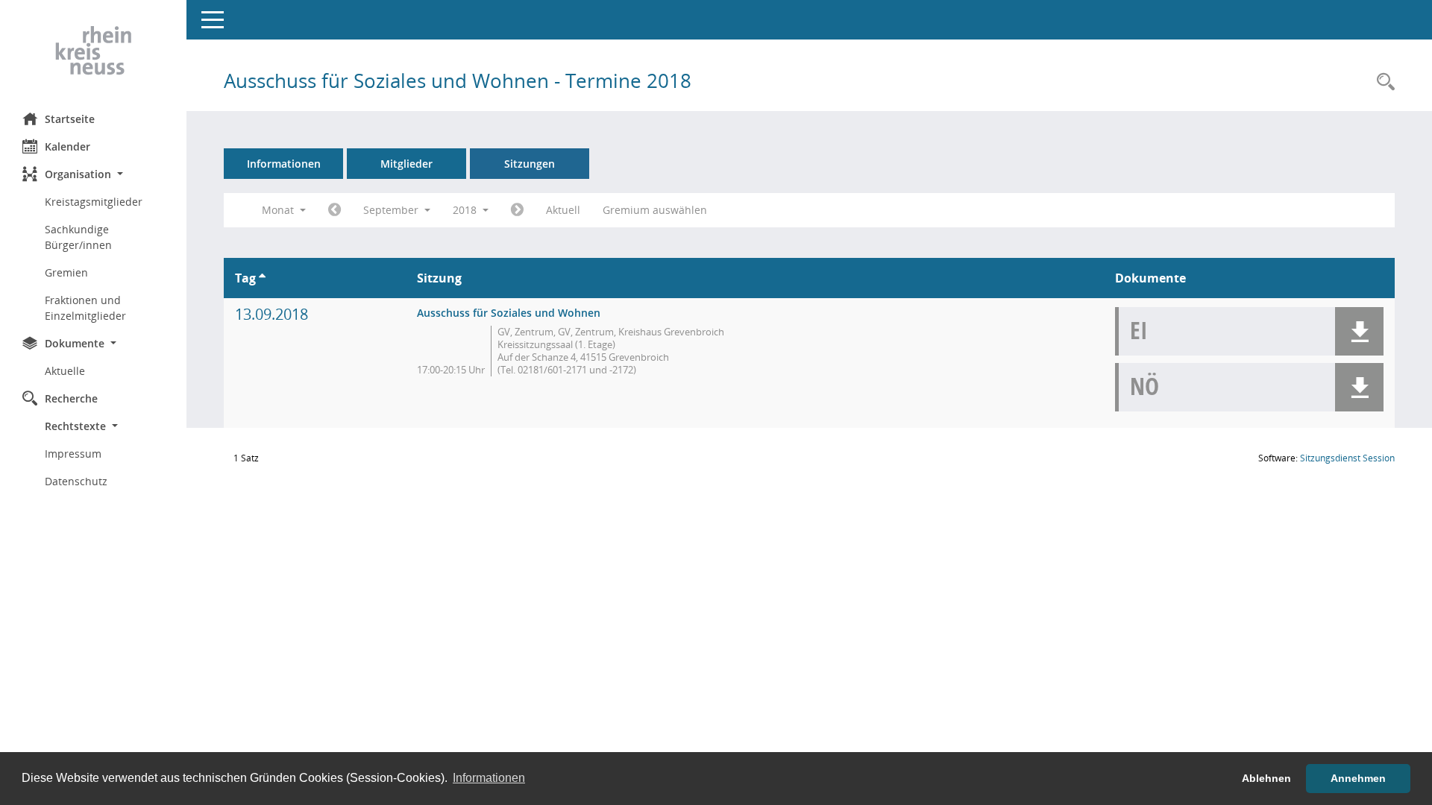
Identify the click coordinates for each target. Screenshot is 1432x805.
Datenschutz (76, 481)
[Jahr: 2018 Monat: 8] (334, 210)
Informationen (284, 164)
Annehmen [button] (1358, 778)
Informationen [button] (489, 777)
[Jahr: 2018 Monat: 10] (517, 210)
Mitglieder (406, 164)
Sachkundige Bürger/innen (78, 237)
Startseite (70, 119)
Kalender (67, 146)
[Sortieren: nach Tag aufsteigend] (262, 278)
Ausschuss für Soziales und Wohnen (508, 313)
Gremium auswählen (655, 210)
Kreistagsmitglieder (93, 202)
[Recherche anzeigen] (1382, 82)
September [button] (392, 210)
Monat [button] (279, 210)
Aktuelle (65, 371)
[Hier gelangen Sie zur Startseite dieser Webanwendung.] (93, 50)
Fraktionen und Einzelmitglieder (85, 308)
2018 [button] (466, 210)
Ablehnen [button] (1266, 778)
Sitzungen (529, 164)
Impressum (73, 453)
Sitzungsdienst (1347, 458)
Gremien (66, 272)
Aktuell (563, 210)
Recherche (71, 398)
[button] (93, 174)
